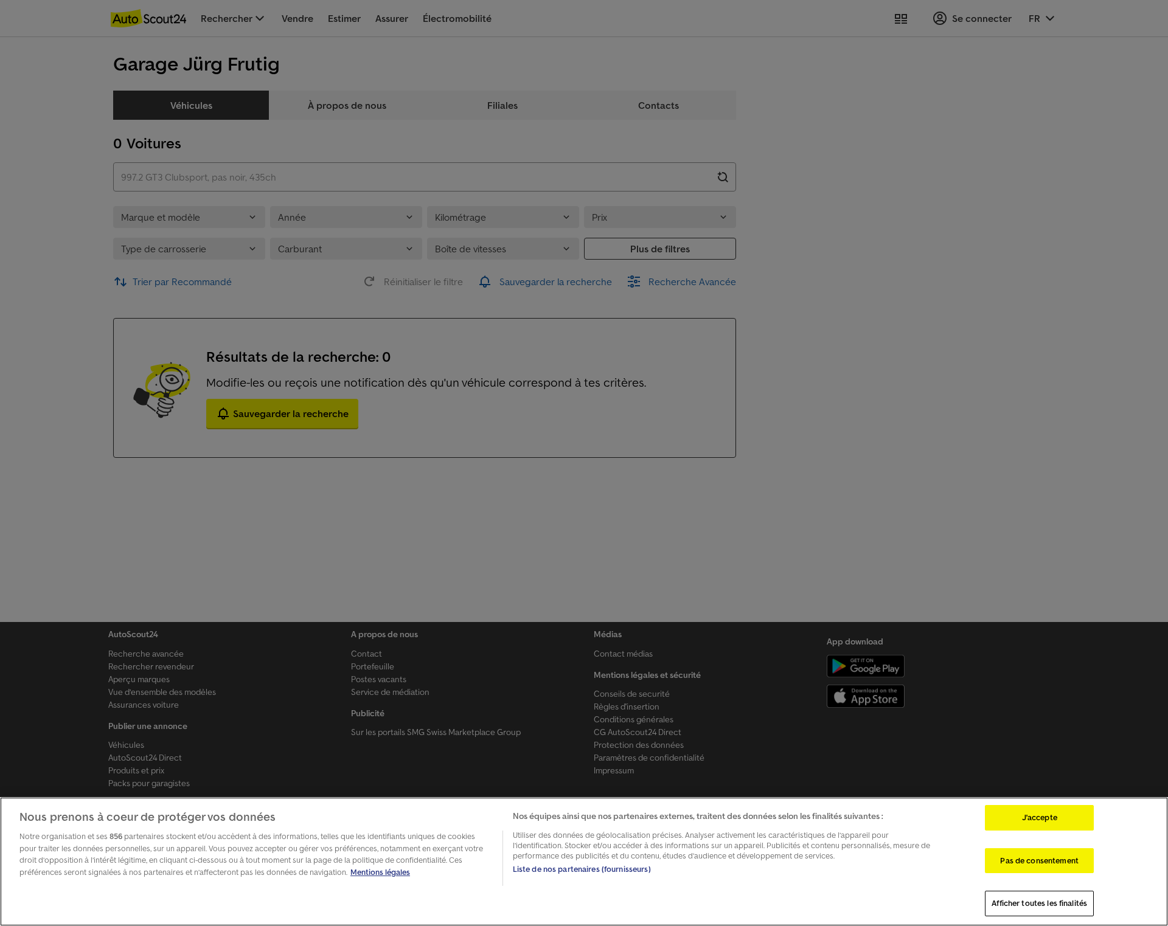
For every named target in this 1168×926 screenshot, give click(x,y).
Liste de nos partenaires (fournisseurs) (582, 869)
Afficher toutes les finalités (1039, 903)
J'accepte (1039, 817)
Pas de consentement (1039, 860)
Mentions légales (380, 872)
